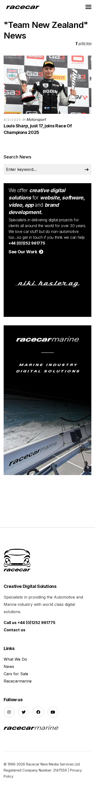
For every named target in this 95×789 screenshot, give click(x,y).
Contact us (14, 629)
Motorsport (36, 119)
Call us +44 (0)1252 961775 (29, 622)
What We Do (15, 659)
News (9, 666)
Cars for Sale (16, 673)
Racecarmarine (18, 681)
